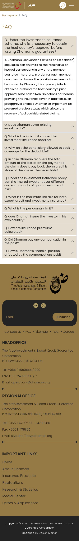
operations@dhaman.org (30, 382)
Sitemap (41, 331)
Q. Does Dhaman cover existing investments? (27, 126)
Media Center (14, 496)
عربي (31, 5)
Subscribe (63, 317)
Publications (12, 482)
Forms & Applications (20, 503)
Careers (69, 331)
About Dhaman (15, 469)
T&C (55, 331)
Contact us (12, 331)
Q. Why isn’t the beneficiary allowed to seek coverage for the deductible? (37, 150)
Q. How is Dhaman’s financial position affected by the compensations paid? (33, 253)
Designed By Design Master (39, 533)
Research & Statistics (20, 489)
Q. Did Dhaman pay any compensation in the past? (35, 241)
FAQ (28, 331)
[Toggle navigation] (73, 5)
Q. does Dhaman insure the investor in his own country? (35, 218)
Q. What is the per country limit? (28, 208)
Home (7, 462)
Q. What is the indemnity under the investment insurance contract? (30, 138)
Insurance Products (19, 475)
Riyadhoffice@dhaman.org (31, 436)
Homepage (9, 15)
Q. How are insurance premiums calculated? (28, 230)
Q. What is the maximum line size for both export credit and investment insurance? (35, 199)
